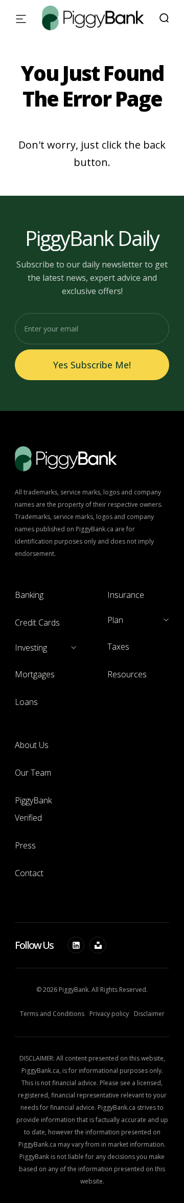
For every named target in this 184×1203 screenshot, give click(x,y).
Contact (29, 873)
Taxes (118, 646)
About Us (32, 745)
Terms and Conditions (52, 1013)
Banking (29, 594)
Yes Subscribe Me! (92, 365)
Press (25, 845)
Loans (26, 702)
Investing (31, 647)
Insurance (125, 594)
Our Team (33, 772)
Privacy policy (109, 1013)
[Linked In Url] (75, 945)
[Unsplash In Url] (97, 945)
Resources (127, 674)
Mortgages (35, 674)
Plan (115, 620)
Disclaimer (149, 1013)
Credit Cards (37, 622)
